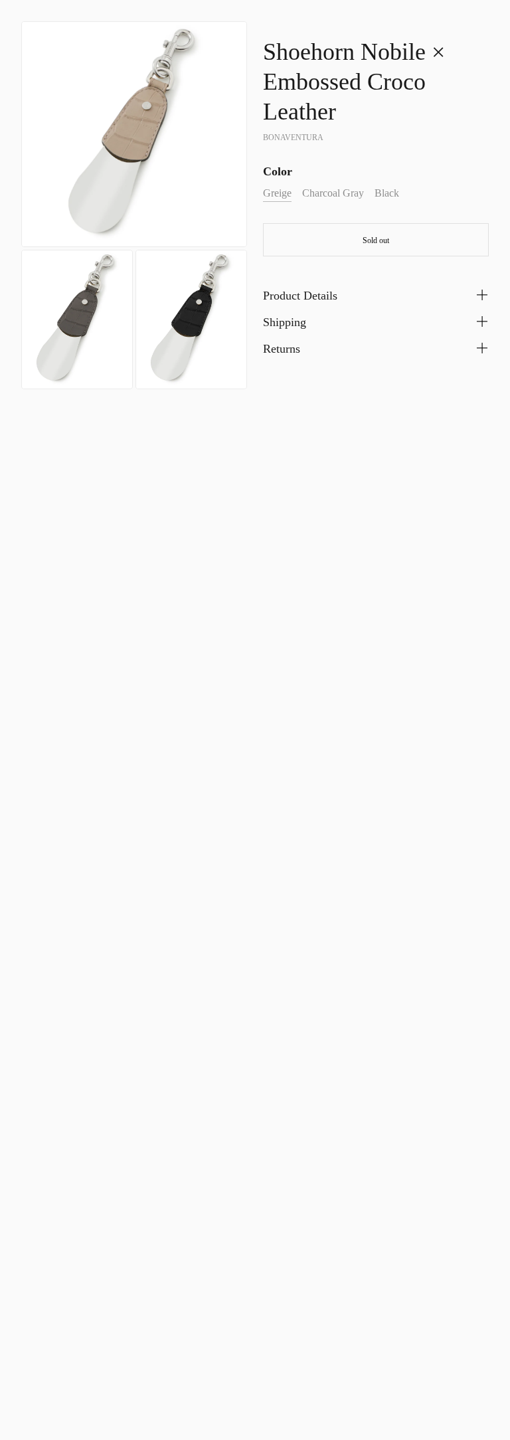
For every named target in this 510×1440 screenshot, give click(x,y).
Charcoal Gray (333, 193)
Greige (277, 193)
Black (387, 193)
